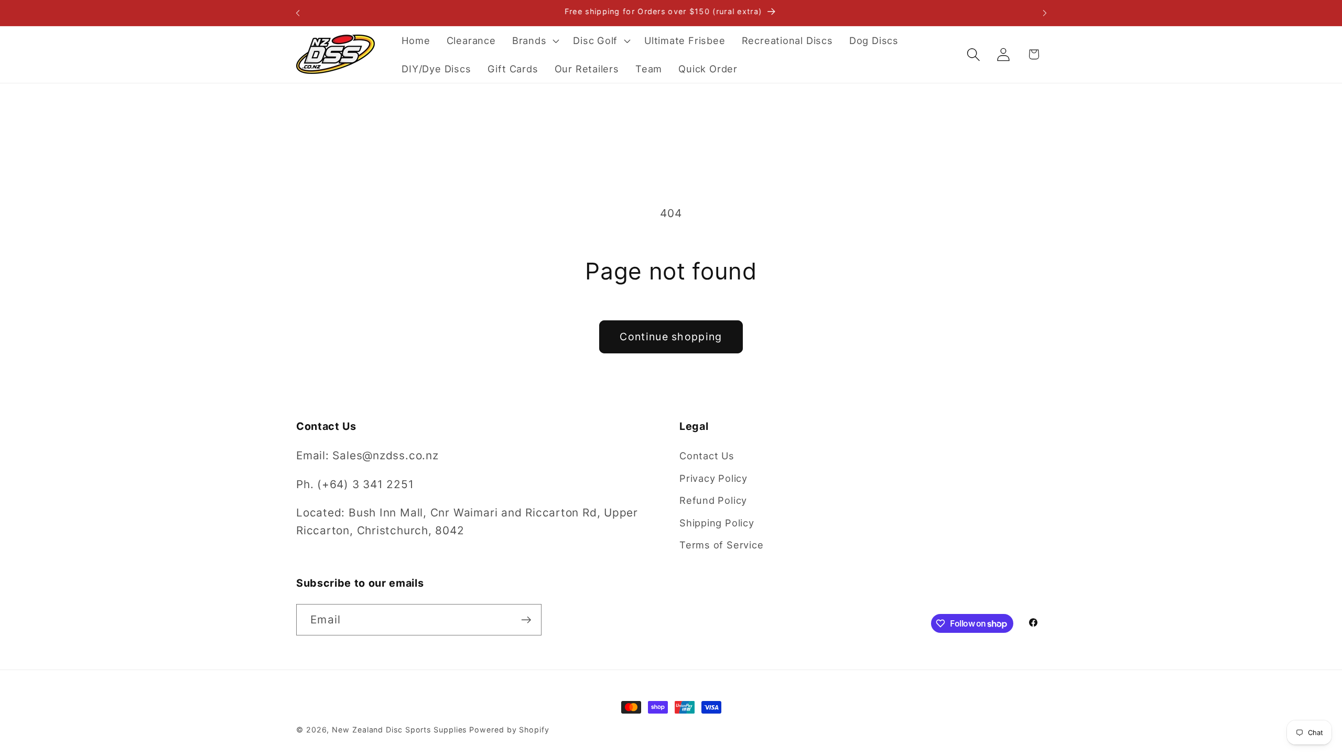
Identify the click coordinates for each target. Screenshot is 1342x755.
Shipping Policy (716, 522)
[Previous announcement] (297, 13)
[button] (534, 40)
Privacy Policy (713, 478)
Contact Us (706, 455)
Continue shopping (671, 336)
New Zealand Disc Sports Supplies (399, 729)
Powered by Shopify (509, 729)
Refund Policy (713, 500)
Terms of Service (721, 545)
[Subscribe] (526, 620)
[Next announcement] (1044, 13)
